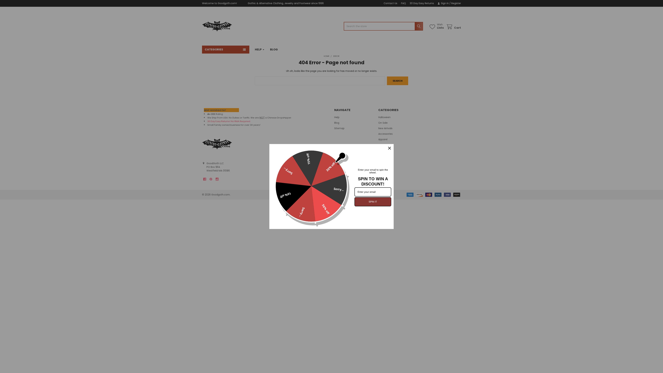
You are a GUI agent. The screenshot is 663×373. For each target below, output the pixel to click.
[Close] (389, 148)
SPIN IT (373, 201)
